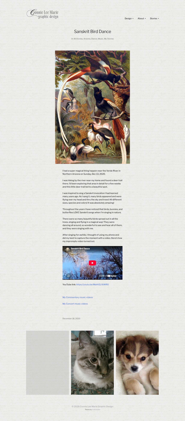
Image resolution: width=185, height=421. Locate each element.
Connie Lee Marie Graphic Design (96, 406)
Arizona (87, 39)
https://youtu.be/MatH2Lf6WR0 (92, 284)
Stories (153, 18)
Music (100, 39)
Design (128, 18)
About (141, 18)
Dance (94, 39)
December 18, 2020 (71, 318)
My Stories (109, 39)
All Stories (78, 39)
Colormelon (96, 409)
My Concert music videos (75, 303)
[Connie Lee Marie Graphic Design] (58, 14)
